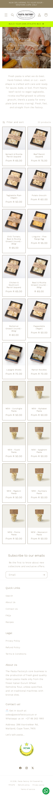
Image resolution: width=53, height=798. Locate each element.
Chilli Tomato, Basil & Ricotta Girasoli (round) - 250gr (14, 240)
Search (9, 596)
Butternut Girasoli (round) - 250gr (14, 328)
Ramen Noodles (39, 370)
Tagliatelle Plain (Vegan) (13, 196)
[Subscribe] (44, 574)
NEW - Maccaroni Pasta (39, 533)
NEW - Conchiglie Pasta (14, 410)
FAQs (8, 615)
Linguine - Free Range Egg (39, 238)
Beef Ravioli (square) (39, 155)
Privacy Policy (13, 641)
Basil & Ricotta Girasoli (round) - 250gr (39, 285)
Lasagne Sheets (13, 370)
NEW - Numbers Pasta (39, 492)
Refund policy (24, 785)
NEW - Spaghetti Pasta (39, 451)
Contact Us (12, 609)
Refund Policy (13, 647)
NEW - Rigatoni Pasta (14, 492)
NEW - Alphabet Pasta (39, 410)
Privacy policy (38, 785)
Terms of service (28, 789)
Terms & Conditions (16, 654)
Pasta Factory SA (25, 781)
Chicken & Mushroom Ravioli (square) (14, 285)
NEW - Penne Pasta (14, 533)
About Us (10, 602)
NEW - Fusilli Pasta (14, 451)
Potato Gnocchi (39, 195)
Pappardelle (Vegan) (39, 327)
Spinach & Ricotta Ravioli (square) (14, 155)
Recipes (10, 622)
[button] (6, 15)
